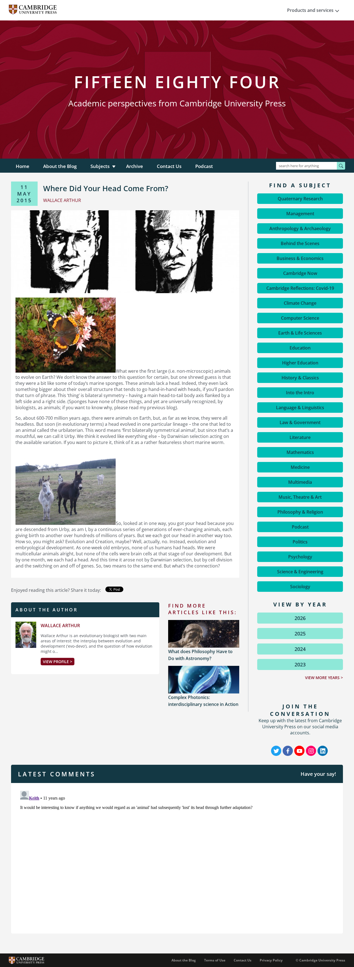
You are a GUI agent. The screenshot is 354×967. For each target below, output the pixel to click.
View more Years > (324, 677)
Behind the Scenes (300, 243)
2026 (300, 618)
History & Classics (300, 378)
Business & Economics (300, 258)
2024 (300, 649)
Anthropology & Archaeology (300, 228)
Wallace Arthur (60, 625)
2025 (300, 633)
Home (22, 166)
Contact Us (169, 166)
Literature (300, 437)
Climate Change (300, 303)
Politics (300, 542)
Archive (134, 166)
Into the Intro (300, 393)
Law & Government (300, 422)
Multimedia (300, 482)
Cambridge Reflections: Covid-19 (300, 288)
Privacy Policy (271, 960)
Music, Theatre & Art (300, 497)
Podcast (204, 166)
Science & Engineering (300, 572)
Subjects (100, 166)
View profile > (57, 661)
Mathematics (300, 452)
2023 (300, 664)
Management (300, 214)
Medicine (300, 467)
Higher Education (300, 363)
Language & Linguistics (300, 407)
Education (300, 348)
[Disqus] (177, 858)
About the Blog (60, 166)
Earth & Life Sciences (300, 333)
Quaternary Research (300, 199)
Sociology (300, 587)
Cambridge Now (300, 273)
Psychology (300, 557)
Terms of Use (214, 960)
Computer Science (300, 318)
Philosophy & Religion (300, 512)
